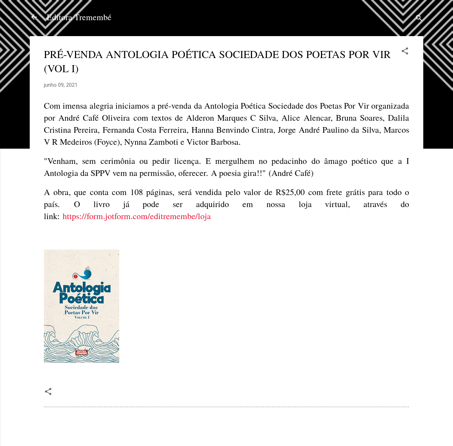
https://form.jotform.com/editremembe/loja (137, 216)
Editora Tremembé (79, 17)
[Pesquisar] (419, 19)
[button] (405, 52)
